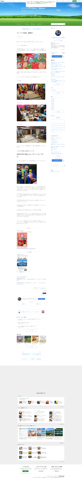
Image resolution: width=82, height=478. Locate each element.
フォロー (57, 56)
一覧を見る (58, 84)
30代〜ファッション (22, 410)
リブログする (43, 288)
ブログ (22, 317)
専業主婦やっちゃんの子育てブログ (56, 138)
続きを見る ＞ (63, 49)
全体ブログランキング (54, 52)
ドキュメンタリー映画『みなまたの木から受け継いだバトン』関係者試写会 (58, 72)
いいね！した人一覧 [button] (43, 290)
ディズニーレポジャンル (22, 398)
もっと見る (31, 330)
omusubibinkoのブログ (54, 142)
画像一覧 (34, 24)
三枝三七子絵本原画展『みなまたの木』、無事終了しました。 (58, 67)
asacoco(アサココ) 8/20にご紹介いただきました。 (58, 77)
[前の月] (54, 117)
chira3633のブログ (54, 139)
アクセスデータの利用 (50, 477)
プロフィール (56, 40)
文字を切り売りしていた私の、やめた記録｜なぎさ (58, 145)
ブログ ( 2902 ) (53, 90)
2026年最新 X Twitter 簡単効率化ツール (57, 153)
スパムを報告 (35, 477)
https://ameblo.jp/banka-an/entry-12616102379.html (26, 248)
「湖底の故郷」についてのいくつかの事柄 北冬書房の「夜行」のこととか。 (58, 63)
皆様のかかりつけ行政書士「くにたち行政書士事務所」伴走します (58, 147)
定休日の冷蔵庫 (53, 79)
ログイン (79, 1)
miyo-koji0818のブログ (54, 141)
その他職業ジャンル (54, 53)
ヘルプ (63, 477)
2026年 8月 (58, 117)
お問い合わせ (40, 477)
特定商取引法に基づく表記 (57, 477)
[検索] (64, 24)
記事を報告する (44, 294)
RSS (52, 170)
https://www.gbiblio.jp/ (21, 277)
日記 (51, 150)
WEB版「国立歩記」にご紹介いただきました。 (27, 354)
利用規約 (44, 477)
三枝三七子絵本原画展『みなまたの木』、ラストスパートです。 (58, 69)
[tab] (22, 398)
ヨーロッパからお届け (37, 410)
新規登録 (74, 1)
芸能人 (27, 398)
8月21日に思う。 (53, 75)
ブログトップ (20, 24)
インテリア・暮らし (52, 410)
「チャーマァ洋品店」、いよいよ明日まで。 (37, 354)
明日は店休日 (53, 73)
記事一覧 (27, 24)
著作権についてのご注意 (56, 171)
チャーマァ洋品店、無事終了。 (25, 33)
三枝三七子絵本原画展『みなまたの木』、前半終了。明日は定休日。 (58, 81)
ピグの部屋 (60, 40)
